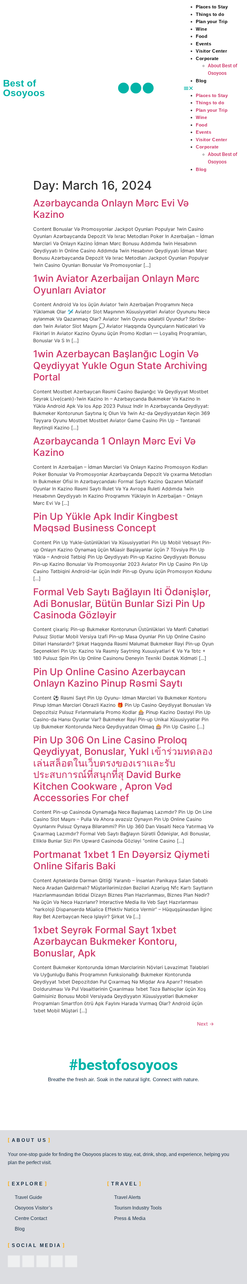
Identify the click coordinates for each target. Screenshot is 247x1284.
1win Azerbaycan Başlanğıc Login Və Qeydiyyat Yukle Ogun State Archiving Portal (120, 365)
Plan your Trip (211, 21)
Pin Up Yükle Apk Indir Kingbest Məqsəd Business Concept (105, 522)
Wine (201, 29)
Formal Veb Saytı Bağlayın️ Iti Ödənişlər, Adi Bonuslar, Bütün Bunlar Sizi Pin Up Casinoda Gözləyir (122, 603)
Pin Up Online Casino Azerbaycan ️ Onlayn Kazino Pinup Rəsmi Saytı (110, 677)
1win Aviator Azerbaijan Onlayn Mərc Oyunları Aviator (116, 284)
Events (203, 43)
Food (201, 36)
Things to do (210, 14)
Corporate (207, 58)
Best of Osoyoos (24, 88)
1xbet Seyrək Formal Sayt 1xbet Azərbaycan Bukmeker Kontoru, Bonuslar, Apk (105, 941)
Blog (201, 80)
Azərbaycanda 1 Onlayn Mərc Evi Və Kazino (114, 446)
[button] (214, 88)
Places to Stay (212, 6)
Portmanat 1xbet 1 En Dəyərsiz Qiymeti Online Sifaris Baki (121, 860)
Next (205, 1024)
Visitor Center (211, 50)
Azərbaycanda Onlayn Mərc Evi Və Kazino (111, 208)
